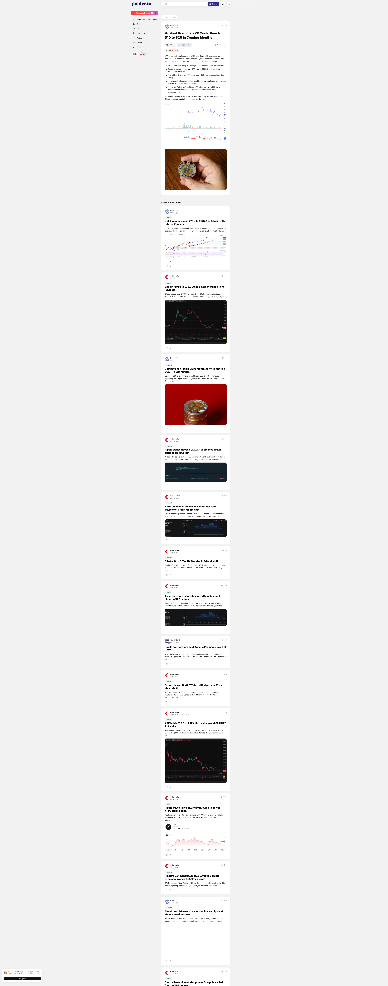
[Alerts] (223, 4)
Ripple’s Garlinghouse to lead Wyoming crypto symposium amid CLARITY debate (192, 877)
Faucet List (141, 33)
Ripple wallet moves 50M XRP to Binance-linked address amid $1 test (193, 451)
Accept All (22, 979)
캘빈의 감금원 (175, 640)
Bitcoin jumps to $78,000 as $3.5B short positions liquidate (195, 288)
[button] (196, 123)
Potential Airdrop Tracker (147, 19)
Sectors (140, 43)
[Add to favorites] (166, 265)
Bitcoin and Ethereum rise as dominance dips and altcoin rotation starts (194, 913)
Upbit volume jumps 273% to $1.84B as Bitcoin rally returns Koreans (195, 223)
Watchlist (140, 38)
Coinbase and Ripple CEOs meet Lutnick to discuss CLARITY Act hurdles (195, 370)
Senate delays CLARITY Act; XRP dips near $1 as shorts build (193, 687)
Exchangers (141, 47)
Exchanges (141, 24)
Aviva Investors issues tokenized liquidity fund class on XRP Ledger (192, 598)
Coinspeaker (175, 276)
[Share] (170, 265)
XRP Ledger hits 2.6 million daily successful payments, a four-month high (190, 508)
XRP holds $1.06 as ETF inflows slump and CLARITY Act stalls (195, 725)
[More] (225, 45)
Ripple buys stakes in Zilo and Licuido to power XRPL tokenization (192, 809)
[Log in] (228, 4)
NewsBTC (174, 25)
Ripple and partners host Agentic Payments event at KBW (195, 649)
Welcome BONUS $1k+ (145, 13)
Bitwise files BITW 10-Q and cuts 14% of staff (191, 561)
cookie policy (36, 974)
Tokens (139, 29)
